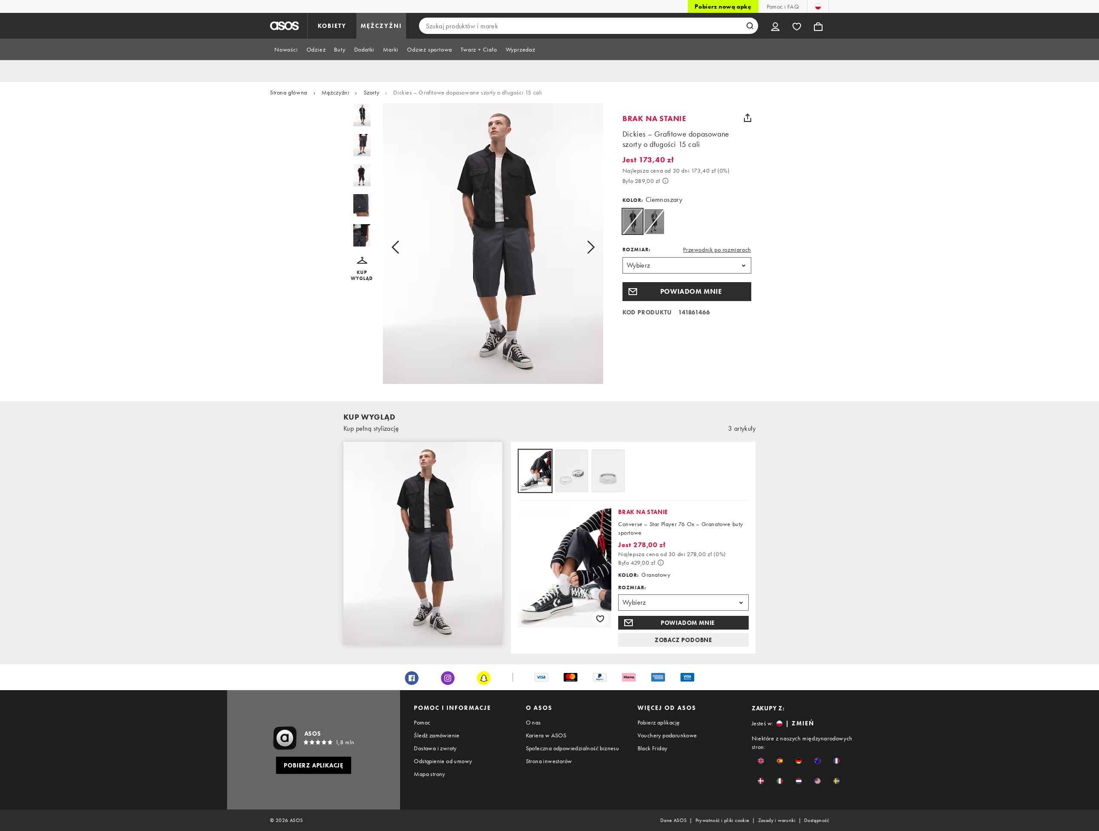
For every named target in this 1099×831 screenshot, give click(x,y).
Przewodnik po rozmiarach (717, 249)
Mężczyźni (335, 92)
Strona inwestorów (549, 761)
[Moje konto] (775, 26)
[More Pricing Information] (665, 180)
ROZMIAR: (636, 249)
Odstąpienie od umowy (443, 761)
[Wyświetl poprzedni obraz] (405, 247)
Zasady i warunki (776, 820)
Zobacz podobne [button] (683, 640)
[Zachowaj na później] (600, 618)
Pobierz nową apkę (723, 6)
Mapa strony (429, 774)
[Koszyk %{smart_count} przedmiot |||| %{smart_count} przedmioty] (818, 26)
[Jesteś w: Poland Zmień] (818, 6)
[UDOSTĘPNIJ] (747, 118)
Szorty (371, 92)
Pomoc (422, 722)
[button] (362, 269)
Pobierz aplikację (659, 722)
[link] (633, 221)
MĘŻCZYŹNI (381, 26)
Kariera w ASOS (546, 735)
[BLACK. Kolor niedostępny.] (654, 221)
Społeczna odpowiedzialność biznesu (572, 748)
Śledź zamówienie (436, 735)
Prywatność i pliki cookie (722, 820)
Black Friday (653, 748)
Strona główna (288, 92)
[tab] (286, 49)
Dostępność (816, 820)
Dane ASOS (673, 820)
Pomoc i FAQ (783, 6)
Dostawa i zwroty (435, 748)
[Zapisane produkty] (797, 26)
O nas (533, 722)
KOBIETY (332, 26)
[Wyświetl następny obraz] (581, 247)
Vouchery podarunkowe (667, 735)
